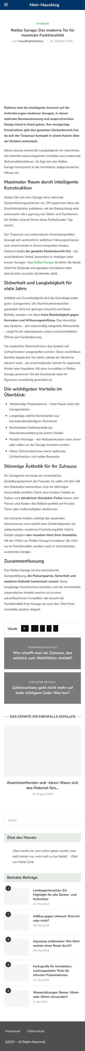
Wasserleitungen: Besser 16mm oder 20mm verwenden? (56, 994)
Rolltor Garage (44, 262)
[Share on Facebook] (34, 628)
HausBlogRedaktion (31, 41)
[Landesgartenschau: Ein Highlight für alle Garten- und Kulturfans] (16, 896)
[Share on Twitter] (42, 628)
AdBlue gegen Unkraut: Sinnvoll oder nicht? (56, 918)
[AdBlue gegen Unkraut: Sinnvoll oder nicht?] (16, 922)
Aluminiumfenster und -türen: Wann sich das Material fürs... (42, 785)
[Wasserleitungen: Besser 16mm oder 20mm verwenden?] (16, 998)
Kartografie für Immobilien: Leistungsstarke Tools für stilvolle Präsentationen (52, 970)
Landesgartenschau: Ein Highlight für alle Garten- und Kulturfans (55, 894)
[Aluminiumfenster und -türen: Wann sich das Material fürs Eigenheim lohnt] (42, 751)
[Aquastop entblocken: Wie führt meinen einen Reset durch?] (16, 947)
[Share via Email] (55, 628)
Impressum (12, 1031)
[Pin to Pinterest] (49, 628)
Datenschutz (36, 1031)
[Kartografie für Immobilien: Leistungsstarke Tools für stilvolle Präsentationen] (16, 972)
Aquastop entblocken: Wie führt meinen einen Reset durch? (56, 943)
